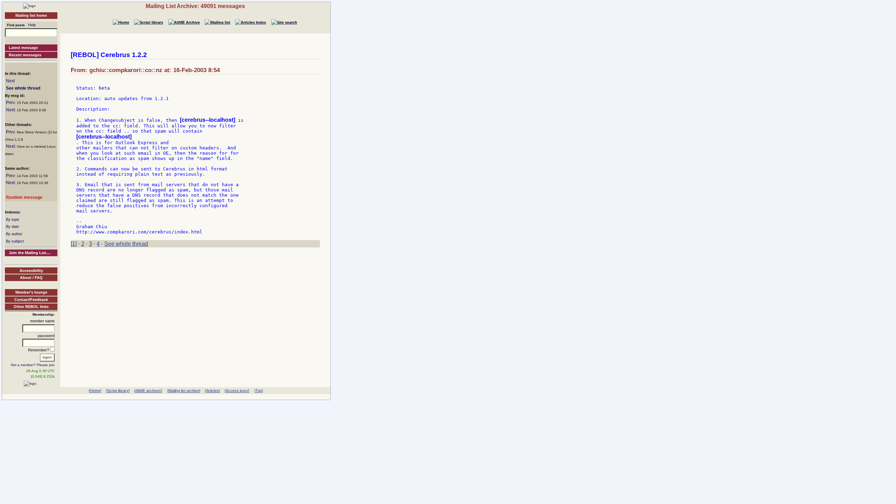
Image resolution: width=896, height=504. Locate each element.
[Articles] (212, 390)
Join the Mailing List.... (29, 253)
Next (10, 80)
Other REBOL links (31, 306)
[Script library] (118, 390)
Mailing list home (31, 15)
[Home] (29, 6)
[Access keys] (237, 390)
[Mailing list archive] (183, 390)
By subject (15, 241)
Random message (24, 197)
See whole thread (23, 88)
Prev (10, 102)
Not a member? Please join (33, 365)
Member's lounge (31, 292)
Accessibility (31, 270)
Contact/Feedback (31, 300)
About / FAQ (31, 277)
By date (12, 226)
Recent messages (25, 55)
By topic (13, 219)
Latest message (23, 48)
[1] (74, 244)
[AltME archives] (148, 390)
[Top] (258, 390)
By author (14, 234)
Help (32, 25)
